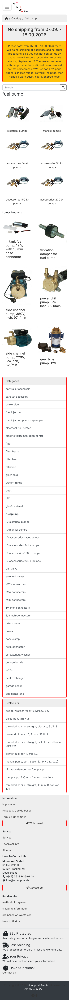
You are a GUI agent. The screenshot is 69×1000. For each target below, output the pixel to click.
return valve (13, 623)
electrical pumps (17, 130)
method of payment (14, 902)
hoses (9, 631)
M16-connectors (16, 599)
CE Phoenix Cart (34, 989)
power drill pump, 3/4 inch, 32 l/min (50, 302)
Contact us (9, 972)
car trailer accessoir (18, 388)
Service (6, 837)
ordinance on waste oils (16, 915)
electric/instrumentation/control (25, 435)
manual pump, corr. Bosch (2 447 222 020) (32, 761)
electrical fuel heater (18, 428)
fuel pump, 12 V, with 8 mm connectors (29, 777)
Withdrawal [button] (36, 823)
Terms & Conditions (14, 817)
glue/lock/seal (14, 506)
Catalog (16, 18)
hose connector (15, 646)
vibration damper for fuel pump (48, 254)
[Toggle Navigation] (7, 7)
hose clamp (13, 639)
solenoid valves (15, 576)
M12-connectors (16, 584)
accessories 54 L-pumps (24, 545)
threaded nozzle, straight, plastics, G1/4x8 (31, 726)
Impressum (9, 804)
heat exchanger (15, 678)
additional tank (15, 693)
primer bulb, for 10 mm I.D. (22, 753)
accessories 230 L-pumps (25, 560)
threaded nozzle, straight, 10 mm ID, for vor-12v (33, 786)
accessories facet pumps (24, 537)
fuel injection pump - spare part (25, 420)
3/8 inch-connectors (18, 615)
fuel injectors (14, 412)
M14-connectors (16, 592)
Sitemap (7, 850)
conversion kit (14, 662)
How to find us (11, 921)
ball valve (11, 568)
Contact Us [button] (36, 887)
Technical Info (10, 843)
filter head (12, 459)
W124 (9, 670)
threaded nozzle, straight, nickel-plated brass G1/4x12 (33, 743)
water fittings (14, 482)
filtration (11, 467)
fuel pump (31, 18)
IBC (8, 498)
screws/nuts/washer (18, 654)
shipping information (14, 908)
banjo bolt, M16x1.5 (18, 718)
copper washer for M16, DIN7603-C (27, 710)
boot (9, 490)
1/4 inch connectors (18, 607)
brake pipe (12, 404)
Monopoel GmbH (37, 985)
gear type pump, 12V (48, 361)
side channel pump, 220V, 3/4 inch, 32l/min (15, 359)
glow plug (12, 474)
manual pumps (52, 130)
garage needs (14, 685)
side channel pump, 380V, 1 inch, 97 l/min (16, 314)
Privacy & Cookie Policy (16, 810)
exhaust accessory (17, 396)
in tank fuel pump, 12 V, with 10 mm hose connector (14, 249)
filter (8, 443)
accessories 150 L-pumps (24, 553)
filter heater (13, 451)
